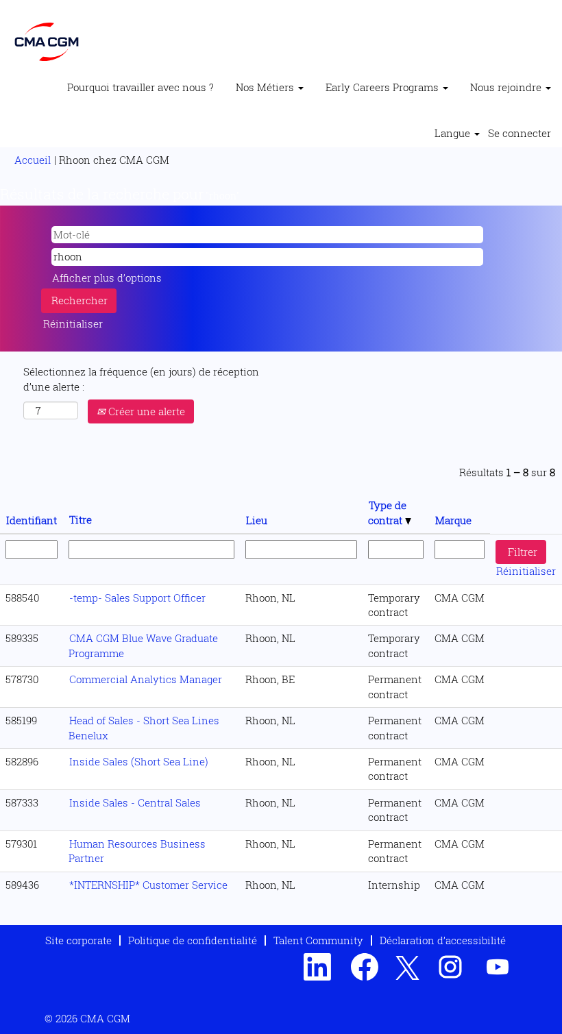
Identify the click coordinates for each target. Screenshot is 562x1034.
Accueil (32, 160)
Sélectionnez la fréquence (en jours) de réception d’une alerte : (141, 379)
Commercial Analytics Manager (145, 679)
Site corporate (78, 940)
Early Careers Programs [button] (383, 87)
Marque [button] (453, 520)
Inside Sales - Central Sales (135, 802)
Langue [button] (454, 133)
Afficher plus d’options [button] (107, 277)
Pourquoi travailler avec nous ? (140, 87)
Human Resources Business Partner (137, 851)
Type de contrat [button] (387, 512)
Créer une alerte (145, 411)
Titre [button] (80, 519)
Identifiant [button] (31, 520)
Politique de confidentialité (192, 940)
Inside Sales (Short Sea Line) (138, 761)
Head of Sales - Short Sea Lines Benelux (144, 727)
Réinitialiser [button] (73, 323)
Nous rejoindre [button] (507, 87)
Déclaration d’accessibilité (443, 940)
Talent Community (318, 940)
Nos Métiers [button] (266, 87)
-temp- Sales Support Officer (137, 597)
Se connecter (519, 133)
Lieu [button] (256, 520)
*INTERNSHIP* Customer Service (148, 884)
